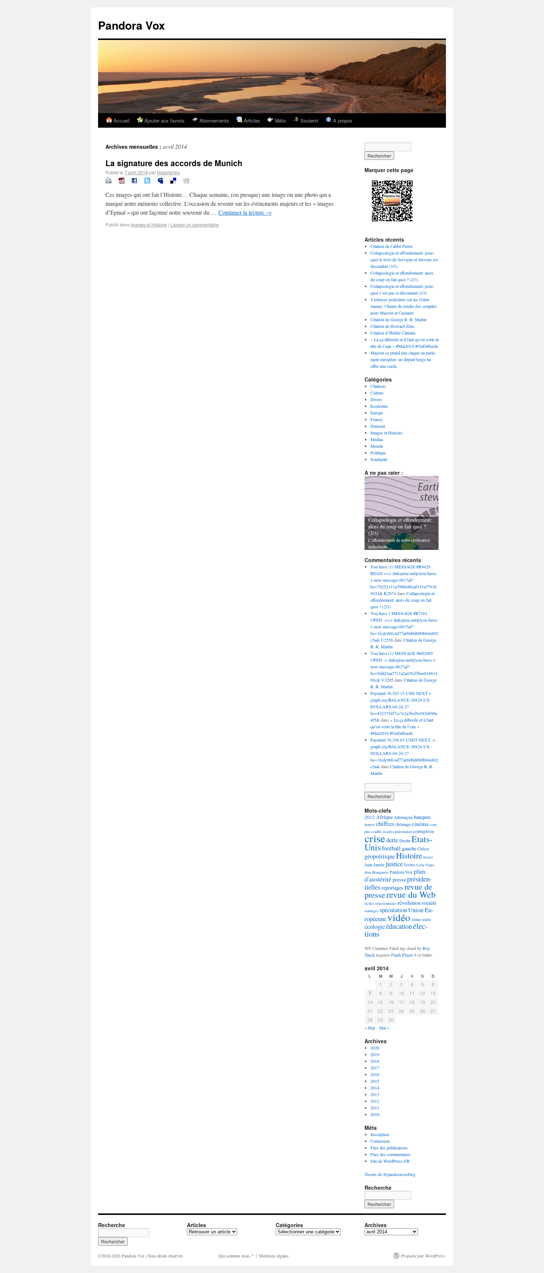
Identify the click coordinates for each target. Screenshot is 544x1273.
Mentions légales (274, 1256)
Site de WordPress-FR (390, 1161)
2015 (374, 1081)
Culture (376, 393)
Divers (376, 399)
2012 (370, 817)
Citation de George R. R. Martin (398, 319)
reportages (392, 887)
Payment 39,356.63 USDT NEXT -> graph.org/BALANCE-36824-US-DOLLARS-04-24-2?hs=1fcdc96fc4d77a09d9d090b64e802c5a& (404, 753)
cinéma (420, 823)
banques (422, 816)
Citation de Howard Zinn (392, 326)
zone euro (421, 919)
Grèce (423, 848)
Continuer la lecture (245, 212)
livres (409, 864)
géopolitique (380, 856)
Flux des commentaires (390, 1154)
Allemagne (403, 817)
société (429, 902)
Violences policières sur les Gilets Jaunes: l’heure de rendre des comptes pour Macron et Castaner (403, 306)
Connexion (380, 1141)
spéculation (393, 910)
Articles (251, 120)
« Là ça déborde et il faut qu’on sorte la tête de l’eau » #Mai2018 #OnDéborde (401, 726)
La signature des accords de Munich (173, 162)
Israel (428, 857)
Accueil (121, 120)
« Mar (370, 1028)
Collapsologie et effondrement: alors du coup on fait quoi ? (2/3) (400, 526)
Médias (376, 439)
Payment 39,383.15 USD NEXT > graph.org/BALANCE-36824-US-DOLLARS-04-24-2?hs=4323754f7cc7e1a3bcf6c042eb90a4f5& (403, 706)
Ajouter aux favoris (164, 120)
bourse (370, 824)
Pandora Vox (131, 25)
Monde (376, 446)
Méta (279, 120)
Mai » (384, 1028)
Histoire (409, 855)
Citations (378, 386)
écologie (375, 926)
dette (392, 840)
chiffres (385, 823)
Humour (377, 426)
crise (375, 838)
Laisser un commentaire (194, 224)
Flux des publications (389, 1148)
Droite (404, 840)
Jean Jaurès (375, 864)
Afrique (384, 816)
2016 (374, 1074)
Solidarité (378, 459)
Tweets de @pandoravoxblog (390, 1174)
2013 (374, 1094)
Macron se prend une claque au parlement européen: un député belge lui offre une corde (403, 359)
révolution (409, 902)
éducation (399, 926)
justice (394, 863)
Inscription (379, 1134)
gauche (409, 848)
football (391, 848)
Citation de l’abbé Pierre (391, 246)
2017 (374, 1068)
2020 (374, 1048)
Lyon (420, 864)
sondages (372, 910)
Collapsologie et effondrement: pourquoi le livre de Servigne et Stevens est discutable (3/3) (404, 259)
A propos (342, 120)
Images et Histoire (149, 224)
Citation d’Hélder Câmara (392, 333)
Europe (376, 413)
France (376, 419)
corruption (423, 831)
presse (399, 879)
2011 (374, 1108)
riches (369, 903)
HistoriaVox (168, 172)
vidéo (398, 917)
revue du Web (411, 894)
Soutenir (308, 120)
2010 (374, 1114)
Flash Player (402, 955)
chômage (403, 824)
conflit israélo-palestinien (392, 831)
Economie (379, 406)
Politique (378, 453)
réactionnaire (385, 903)
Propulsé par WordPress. (423, 1256)
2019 (374, 1054)
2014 (374, 1088)
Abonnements (213, 120)
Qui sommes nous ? (235, 1256)
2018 (374, 1061)
